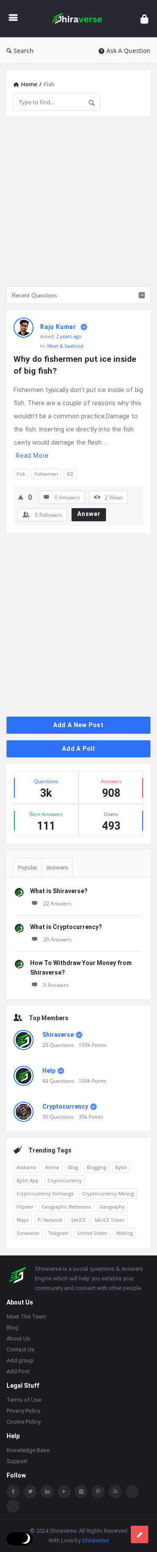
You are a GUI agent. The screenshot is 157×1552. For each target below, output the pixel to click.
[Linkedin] (47, 1491)
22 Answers (57, 903)
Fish (21, 473)
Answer (89, 513)
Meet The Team (26, 1316)
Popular (27, 867)
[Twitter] (30, 1491)
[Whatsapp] (132, 1491)
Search (24, 50)
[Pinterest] (98, 1491)
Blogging (96, 1167)
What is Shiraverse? (59, 890)
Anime (52, 1167)
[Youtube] (64, 1491)
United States (92, 1233)
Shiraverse (58, 1034)
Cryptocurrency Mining (108, 1193)
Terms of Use (24, 1399)
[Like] (21, 497)
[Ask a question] (139, 1534)
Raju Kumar (58, 326)
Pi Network (50, 1219)
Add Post (18, 1371)
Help (48, 1070)
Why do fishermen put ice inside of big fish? (76, 365)
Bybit (121, 1167)
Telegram (58, 1233)
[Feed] (115, 1491)
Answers (57, 867)
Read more (32, 455)
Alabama (26, 1167)
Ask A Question (128, 50)
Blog (73, 1167)
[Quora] (13, 1506)
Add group (20, 1360)
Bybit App (28, 1180)
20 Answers (57, 939)
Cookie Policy (24, 1421)
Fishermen (46, 473)
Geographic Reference (66, 1206)
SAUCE (78, 1219)
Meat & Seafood (65, 346)
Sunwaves (28, 1233)
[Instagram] (81, 1491)
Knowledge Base (28, 1450)
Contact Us (20, 1349)
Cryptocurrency (65, 1106)
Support (17, 1461)
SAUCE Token (110, 1219)
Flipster (25, 1206)
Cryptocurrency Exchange (45, 1193)
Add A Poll (78, 748)
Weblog (124, 1233)
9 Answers (55, 985)
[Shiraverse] (79, 18)
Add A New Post (78, 724)
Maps (23, 1219)
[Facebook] (13, 1491)
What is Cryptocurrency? (66, 926)
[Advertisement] (78, 201)
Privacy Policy (23, 1410)
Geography (112, 1206)
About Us (18, 1338)
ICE (70, 473)
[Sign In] (144, 18)
